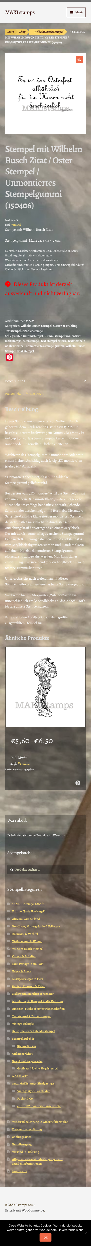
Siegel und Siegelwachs (27, 1061)
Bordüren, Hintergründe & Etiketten (36, 926)
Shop (22, 32)
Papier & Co (25, 1098)
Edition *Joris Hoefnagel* (28, 911)
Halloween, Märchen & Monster (33, 994)
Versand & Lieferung (25, 1152)
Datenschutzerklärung (27, 1129)
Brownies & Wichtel (25, 934)
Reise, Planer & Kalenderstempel (33, 1031)
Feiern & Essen (21, 971)
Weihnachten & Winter (27, 941)
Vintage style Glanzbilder (33, 1091)
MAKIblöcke (20, 1076)
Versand (16, 225)
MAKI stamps (19, 12)
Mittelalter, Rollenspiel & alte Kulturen (37, 1001)
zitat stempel (25, 351)
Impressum (19, 1171)
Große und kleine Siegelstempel (37, 1068)
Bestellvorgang (22, 1144)
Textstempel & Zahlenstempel (24, 331)
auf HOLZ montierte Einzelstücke (39, 1106)
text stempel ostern (53, 341)
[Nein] (85, 1233)
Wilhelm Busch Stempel (48, 32)
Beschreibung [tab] (15, 381)
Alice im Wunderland (26, 919)
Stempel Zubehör (23, 1038)
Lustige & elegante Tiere (27, 979)
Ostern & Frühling (65, 326)
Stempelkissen (26, 1046)
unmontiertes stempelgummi (45, 346)
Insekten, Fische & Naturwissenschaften (38, 1009)
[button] (79, 59)
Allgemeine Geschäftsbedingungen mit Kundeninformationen (37, 1161)
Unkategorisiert (22, 1054)
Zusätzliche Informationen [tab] (24, 394)
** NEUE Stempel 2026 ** (28, 904)
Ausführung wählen (77, 783)
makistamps (13, 341)
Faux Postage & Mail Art (28, 964)
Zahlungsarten (22, 1137)
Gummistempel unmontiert (63, 336)
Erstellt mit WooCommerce (24, 1210)
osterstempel (31, 341)
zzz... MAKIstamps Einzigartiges (33, 1083)
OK (45, 1237)
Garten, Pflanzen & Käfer (28, 986)
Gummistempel (33, 336)
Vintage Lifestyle (23, 1024)
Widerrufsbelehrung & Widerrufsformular (40, 1122)
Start (10, 32)
